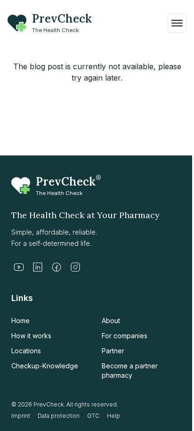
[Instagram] (75, 267)
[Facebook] (56, 267)
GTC (93, 415)
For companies (124, 336)
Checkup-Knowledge (44, 366)
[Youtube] (18, 267)
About (111, 321)
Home (20, 321)
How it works (31, 336)
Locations (26, 351)
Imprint (20, 415)
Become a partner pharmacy (130, 370)
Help (113, 415)
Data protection (59, 415)
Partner (113, 351)
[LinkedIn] (37, 267)
